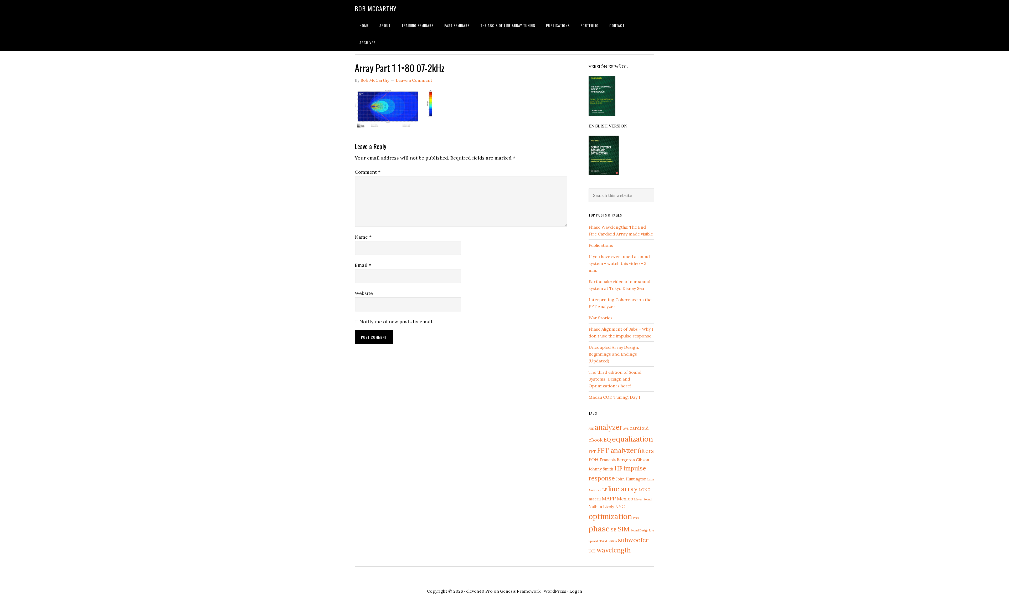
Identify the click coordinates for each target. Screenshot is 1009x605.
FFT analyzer (617, 450)
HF (618, 468)
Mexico (625, 499)
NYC (620, 506)
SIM (623, 529)
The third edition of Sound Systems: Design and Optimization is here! (615, 379)
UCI (592, 550)
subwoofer (633, 540)
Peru (636, 518)
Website (364, 293)
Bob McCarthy (376, 8)
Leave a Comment (414, 80)
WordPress (555, 591)
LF (604, 489)
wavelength (613, 550)
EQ (607, 439)
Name (363, 237)
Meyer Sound (643, 499)
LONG (645, 489)
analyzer (608, 427)
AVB (626, 428)
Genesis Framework (520, 591)
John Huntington (631, 478)
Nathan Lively (601, 506)
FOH (594, 460)
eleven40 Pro (479, 591)
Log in (575, 591)
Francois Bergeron (617, 459)
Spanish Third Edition (603, 541)
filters (646, 450)
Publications (601, 245)
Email (363, 265)
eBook (596, 440)
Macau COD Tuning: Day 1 (614, 397)
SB (613, 530)
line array (622, 488)
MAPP (609, 498)
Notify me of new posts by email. (396, 322)
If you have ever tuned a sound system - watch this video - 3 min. (619, 263)
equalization (632, 439)
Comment (367, 172)
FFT (592, 451)
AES (591, 428)
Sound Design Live (642, 530)
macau (595, 498)
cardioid (639, 428)
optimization (610, 516)
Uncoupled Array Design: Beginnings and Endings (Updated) (614, 354)
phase (599, 529)
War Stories (600, 317)
